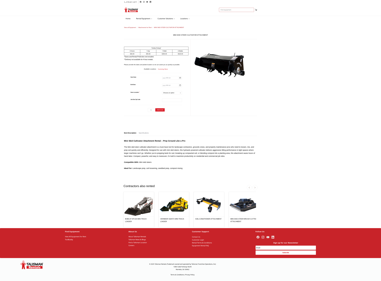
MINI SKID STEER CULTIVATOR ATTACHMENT (169, 27)
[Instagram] (263, 237)
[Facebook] (258, 237)
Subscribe (285, 252)
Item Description (130, 133)
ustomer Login (198, 240)
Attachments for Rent (145, 27)
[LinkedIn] (273, 237)
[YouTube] (268, 237)
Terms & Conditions (177, 275)
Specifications (144, 133)
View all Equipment (130, 27)
